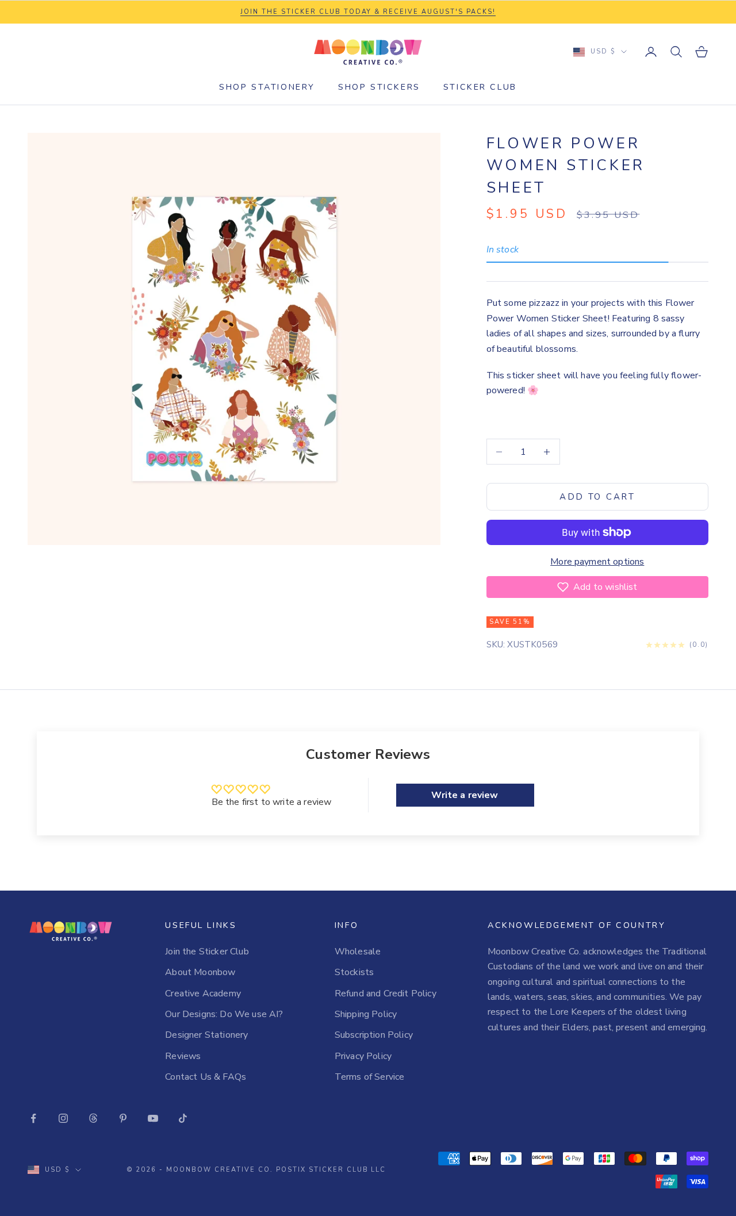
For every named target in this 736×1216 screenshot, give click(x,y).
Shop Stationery (267, 87)
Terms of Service (370, 1077)
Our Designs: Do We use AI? (224, 1014)
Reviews (183, 1056)
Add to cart (597, 496)
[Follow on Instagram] (63, 1118)
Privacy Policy (363, 1056)
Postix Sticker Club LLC (331, 1169)
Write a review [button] (464, 795)
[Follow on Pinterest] (123, 1118)
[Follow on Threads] (93, 1118)
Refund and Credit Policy (385, 993)
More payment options (597, 561)
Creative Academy (203, 993)
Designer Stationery (206, 1035)
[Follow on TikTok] (183, 1118)
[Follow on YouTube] (153, 1118)
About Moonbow (200, 972)
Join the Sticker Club (206, 951)
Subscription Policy (374, 1035)
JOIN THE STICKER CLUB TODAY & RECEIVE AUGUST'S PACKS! (368, 11)
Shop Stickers (379, 87)
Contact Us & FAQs (205, 1077)
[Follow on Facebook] (33, 1118)
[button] (597, 587)
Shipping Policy (366, 1014)
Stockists (354, 972)
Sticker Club (480, 87)
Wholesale (358, 951)
